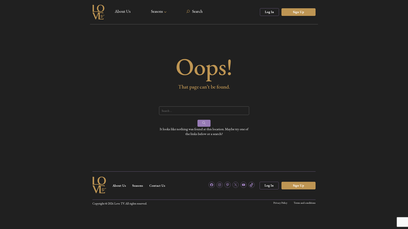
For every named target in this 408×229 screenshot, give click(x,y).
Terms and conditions (305, 202)
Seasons (157, 11)
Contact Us (157, 186)
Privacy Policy (280, 202)
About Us (123, 11)
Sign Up (298, 12)
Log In (269, 12)
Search (197, 11)
